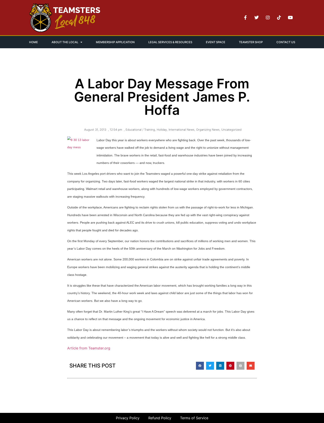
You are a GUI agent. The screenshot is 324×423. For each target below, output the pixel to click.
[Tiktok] (279, 17)
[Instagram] (267, 17)
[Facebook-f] (245, 17)
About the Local (65, 42)
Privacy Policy (128, 418)
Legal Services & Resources (170, 42)
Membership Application (115, 42)
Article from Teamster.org (89, 348)
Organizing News (208, 129)
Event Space (215, 42)
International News (181, 129)
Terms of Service (194, 418)
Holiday (162, 129)
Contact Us (285, 42)
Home (33, 42)
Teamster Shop (251, 42)
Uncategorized (231, 129)
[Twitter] (256, 17)
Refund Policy (159, 418)
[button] (200, 366)
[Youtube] (290, 17)
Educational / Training (140, 129)
